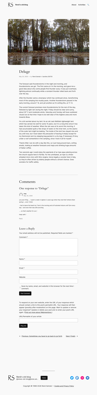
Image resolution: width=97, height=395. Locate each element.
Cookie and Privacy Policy (64, 386)
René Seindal (36, 76)
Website (22, 277)
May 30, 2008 (28, 196)
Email (22, 268)
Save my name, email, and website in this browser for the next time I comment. (47, 287)
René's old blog (21, 5)
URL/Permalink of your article (30, 316)
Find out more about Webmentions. (38, 312)
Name (22, 259)
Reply (21, 218)
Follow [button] (44, 378)
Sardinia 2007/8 (47, 76)
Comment (23, 237)
